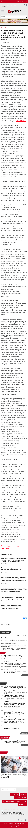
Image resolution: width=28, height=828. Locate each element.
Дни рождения (4, 737)
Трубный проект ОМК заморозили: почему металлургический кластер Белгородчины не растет (15, 692)
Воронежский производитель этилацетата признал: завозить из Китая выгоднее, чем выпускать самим (14, 639)
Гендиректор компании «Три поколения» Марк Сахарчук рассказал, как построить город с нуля (14, 700)
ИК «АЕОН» (14, 69)
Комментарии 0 (7, 624)
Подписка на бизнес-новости (7, 825)
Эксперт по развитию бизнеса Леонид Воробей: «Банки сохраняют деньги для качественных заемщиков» (14, 722)
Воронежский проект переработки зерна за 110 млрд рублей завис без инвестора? (15, 664)
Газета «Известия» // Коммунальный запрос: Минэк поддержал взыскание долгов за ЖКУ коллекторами (13, 776)
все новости (24, 733)
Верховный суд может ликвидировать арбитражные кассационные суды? (13, 656)
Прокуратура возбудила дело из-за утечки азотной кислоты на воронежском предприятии (13, 569)
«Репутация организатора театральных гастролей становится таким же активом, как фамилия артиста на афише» (15, 727)
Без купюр (3, 752)
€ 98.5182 (24, 1)
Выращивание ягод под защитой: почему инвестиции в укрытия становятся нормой (14, 718)
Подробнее (24, 745)
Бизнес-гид (22, 804)
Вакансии (15, 825)
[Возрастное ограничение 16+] (1, 1)
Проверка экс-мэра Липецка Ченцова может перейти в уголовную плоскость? (15, 667)
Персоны (9, 826)
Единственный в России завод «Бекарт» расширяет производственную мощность (13, 598)
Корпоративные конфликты (11, 801)
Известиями (21, 518)
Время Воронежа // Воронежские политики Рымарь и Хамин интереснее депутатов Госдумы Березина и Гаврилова (13, 560)
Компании (14, 826)
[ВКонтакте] (24, 618)
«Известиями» (21, 121)
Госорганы (18, 826)
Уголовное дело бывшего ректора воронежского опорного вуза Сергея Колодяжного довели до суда (11, 607)
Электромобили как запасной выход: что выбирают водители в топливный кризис (14, 704)
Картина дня (14, 794)
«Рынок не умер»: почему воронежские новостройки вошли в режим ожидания (14, 696)
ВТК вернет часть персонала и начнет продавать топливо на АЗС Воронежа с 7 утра (13, 649)
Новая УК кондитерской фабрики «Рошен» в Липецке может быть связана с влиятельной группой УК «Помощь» (15, 671)
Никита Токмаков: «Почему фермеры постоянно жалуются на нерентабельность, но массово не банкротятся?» (15, 687)
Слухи (2, 652)
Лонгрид (3, 683)
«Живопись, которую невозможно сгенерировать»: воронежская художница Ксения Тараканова (14, 708)
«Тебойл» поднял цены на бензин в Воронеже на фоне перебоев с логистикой (13, 642)
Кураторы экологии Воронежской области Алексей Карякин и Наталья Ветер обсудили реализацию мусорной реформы (14, 589)
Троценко (4, 130)
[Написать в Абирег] (26, 5)
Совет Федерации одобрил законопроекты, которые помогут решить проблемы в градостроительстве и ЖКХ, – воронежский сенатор (13, 579)
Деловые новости (20, 797)
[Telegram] (26, 618)
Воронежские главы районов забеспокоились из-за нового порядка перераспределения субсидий (15, 660)
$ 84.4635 (18, 1)
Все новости (5, 789)
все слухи (24, 675)
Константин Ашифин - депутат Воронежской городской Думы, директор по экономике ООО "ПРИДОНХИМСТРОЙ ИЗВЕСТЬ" (15, 741)
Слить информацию (22, 825)
